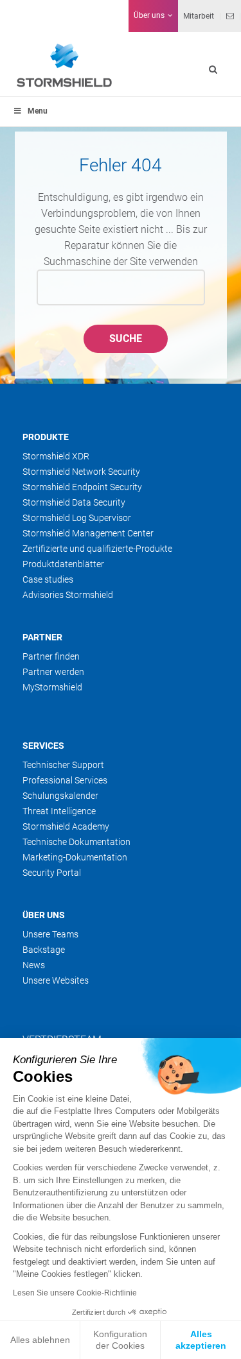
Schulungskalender (60, 796)
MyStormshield (52, 687)
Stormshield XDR (55, 456)
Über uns (43, 915)
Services (43, 745)
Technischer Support (63, 765)
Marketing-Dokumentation (74, 857)
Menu (38, 111)
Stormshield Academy (65, 826)
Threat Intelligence (59, 811)
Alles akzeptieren (200, 1340)
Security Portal (51, 873)
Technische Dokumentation (76, 842)
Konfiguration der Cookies (120, 1340)
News (33, 965)
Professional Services (64, 780)
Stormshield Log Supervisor (76, 518)
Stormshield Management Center (88, 533)
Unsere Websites (55, 980)
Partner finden (51, 656)
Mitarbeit (198, 16)
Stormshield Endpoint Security (82, 487)
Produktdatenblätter (63, 564)
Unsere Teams (50, 934)
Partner (42, 637)
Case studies (47, 579)
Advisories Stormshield (67, 595)
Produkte (45, 437)
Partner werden (53, 672)
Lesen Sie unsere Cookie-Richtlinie (75, 1292)
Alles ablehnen (40, 1340)
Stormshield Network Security (81, 471)
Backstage (43, 949)
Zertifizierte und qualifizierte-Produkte (97, 548)
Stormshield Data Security (73, 502)
